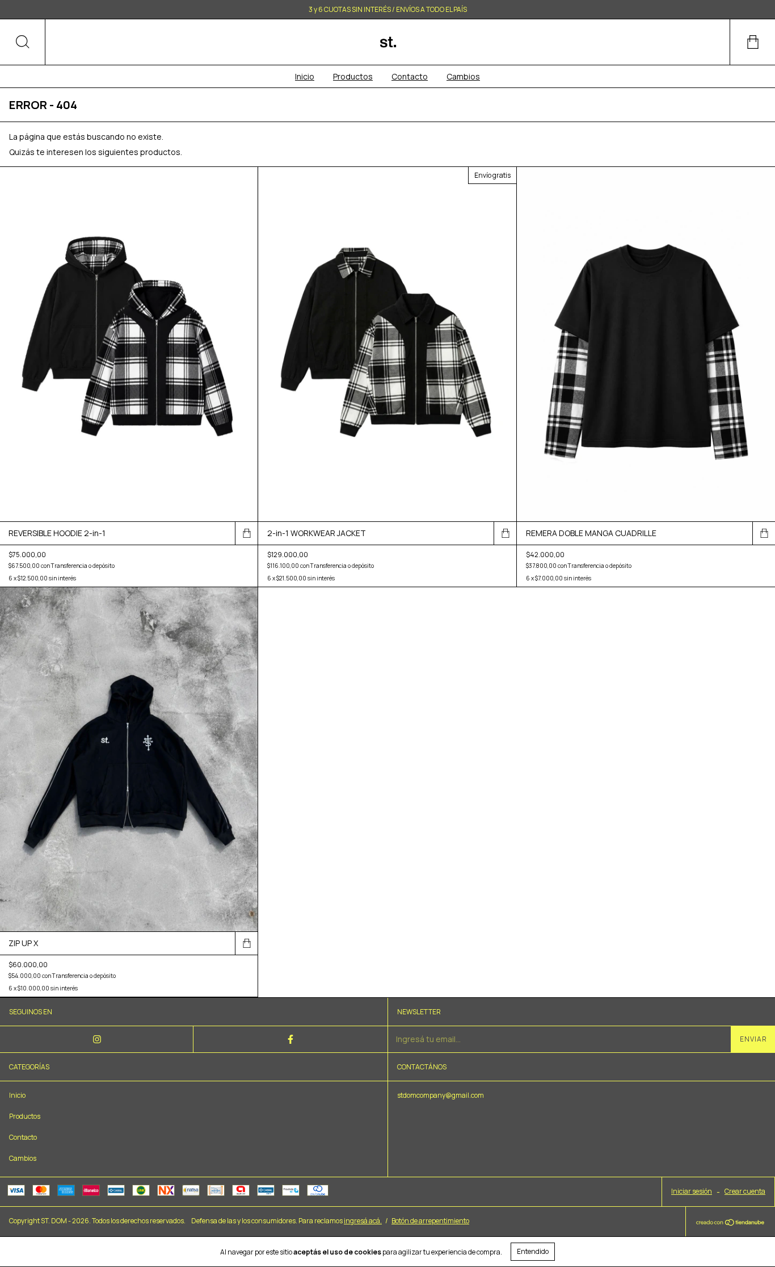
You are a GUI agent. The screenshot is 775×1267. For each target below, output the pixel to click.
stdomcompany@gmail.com (440, 1095)
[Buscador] (22, 42)
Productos (353, 76)
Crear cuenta (745, 1191)
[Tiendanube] (730, 1223)
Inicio (304, 76)
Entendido (533, 1251)
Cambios (463, 76)
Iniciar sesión (691, 1191)
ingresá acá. (363, 1221)
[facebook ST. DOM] (290, 1039)
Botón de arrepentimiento (430, 1221)
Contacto (409, 76)
